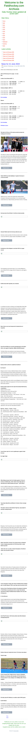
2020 (4, 29)
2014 (4, 39)
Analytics (5, 43)
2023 (4, 45)
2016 (4, 35)
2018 (4, 31)
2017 (4, 33)
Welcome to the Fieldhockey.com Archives (14, 5)
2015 (4, 37)
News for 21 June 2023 (10, 64)
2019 (4, 27)
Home (4, 21)
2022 (4, 23)
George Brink (16, 730)
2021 (4, 25)
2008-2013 (5, 41)
